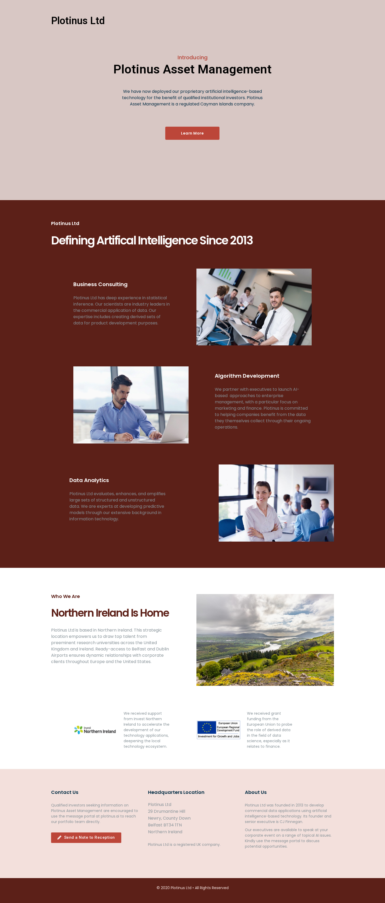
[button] (326, 21)
